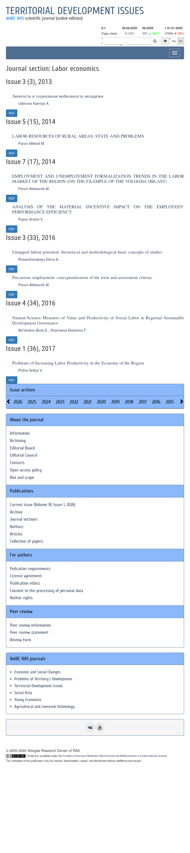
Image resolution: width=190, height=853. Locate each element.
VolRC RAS (15, 18)
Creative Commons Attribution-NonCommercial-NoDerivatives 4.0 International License (115, 756)
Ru (174, 41)
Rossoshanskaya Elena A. (38, 259)
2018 (129, 402)
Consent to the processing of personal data (46, 590)
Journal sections (23, 519)
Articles (16, 534)
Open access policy (26, 470)
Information (20, 433)
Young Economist (28, 699)
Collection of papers (26, 541)
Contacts (17, 462)
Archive (16, 512)
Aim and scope (22, 477)
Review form (20, 639)
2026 (18, 402)
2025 (32, 402)
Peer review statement (29, 632)
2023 (60, 402)
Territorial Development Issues (38, 685)
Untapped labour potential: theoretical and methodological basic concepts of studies (87, 252)
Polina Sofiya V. (30, 370)
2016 (156, 402)
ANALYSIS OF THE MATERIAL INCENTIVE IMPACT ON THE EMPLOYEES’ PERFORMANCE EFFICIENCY (98, 209)
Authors (16, 526)
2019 (115, 402)
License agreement (26, 575)
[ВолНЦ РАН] (90, 727)
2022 (74, 402)
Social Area (23, 692)
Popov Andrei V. (30, 219)
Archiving (18, 440)
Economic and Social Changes (37, 672)
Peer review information (30, 625)
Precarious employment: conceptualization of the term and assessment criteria (82, 277)
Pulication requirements (30, 568)
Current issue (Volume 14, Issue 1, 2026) (42, 504)
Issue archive (22, 390)
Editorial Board (22, 448)
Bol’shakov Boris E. (33, 330)
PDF (12, 113)
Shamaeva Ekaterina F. (68, 330)
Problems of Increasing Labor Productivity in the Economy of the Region (78, 363)
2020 (101, 402)
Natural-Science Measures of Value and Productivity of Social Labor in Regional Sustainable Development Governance (98, 320)
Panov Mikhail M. (31, 143)
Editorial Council (23, 455)
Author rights (21, 597)
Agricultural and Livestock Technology (44, 706)
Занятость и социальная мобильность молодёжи (57, 96)
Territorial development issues (75, 11)
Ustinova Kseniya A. (33, 103)
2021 (88, 402)
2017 (143, 402)
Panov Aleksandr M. (34, 188)
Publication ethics (25, 583)
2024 (46, 402)
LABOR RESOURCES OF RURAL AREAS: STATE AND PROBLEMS (78, 136)
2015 (170, 402)
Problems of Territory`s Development (43, 679)
